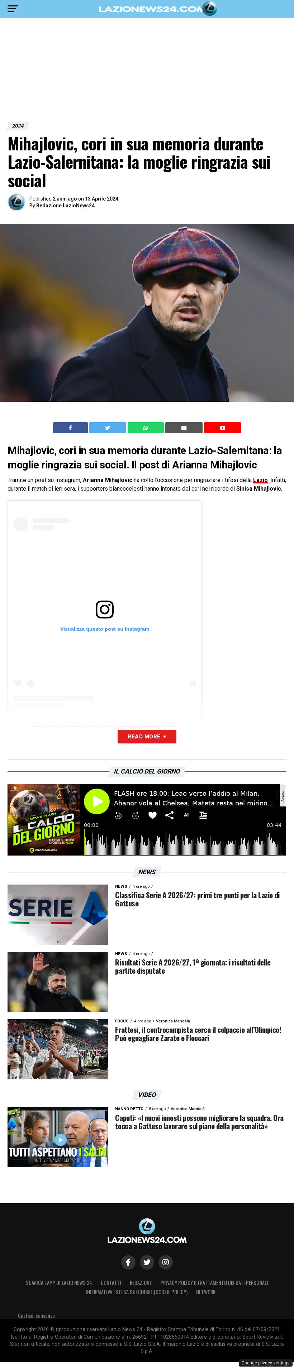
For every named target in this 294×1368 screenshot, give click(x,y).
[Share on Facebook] (71, 428)
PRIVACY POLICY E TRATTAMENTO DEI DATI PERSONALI (214, 1282)
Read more (144, 736)
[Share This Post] (147, 428)
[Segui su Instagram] (165, 1262)
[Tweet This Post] (108, 428)
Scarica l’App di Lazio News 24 (59, 1282)
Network (205, 1292)
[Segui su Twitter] (147, 1262)
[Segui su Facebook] (128, 1262)
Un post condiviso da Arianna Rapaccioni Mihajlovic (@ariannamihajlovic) (111, 725)
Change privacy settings (266, 1362)
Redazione (141, 1282)
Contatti (111, 1282)
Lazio (260, 480)
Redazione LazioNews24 (65, 205)
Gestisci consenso (36, 1315)
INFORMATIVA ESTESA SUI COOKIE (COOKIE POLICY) (137, 1292)
